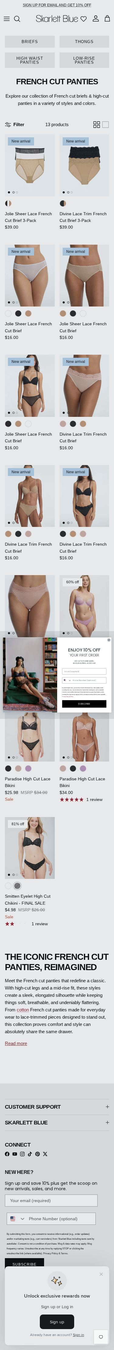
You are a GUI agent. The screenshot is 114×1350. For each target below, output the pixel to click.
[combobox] (66, 681)
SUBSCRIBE (84, 703)
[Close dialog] (109, 640)
